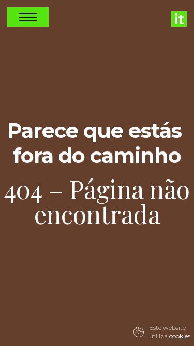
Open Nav (28, 17)
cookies (179, 336)
